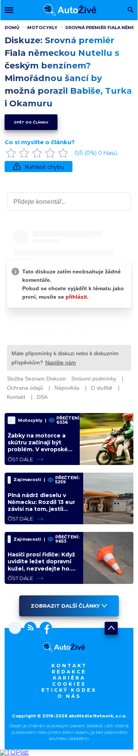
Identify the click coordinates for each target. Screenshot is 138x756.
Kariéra (69, 678)
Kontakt (69, 665)
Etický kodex (69, 690)
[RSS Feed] (28, 629)
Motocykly (42, 27)
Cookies (69, 684)
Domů (12, 27)
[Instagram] (15, 629)
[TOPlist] (14, 752)
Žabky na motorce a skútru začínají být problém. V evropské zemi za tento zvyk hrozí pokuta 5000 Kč (39, 449)
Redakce (69, 672)
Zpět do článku (31, 122)
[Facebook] (44, 629)
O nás (69, 696)
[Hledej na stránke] (130, 10)
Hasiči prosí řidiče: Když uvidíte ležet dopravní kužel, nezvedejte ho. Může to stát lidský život (41, 568)
